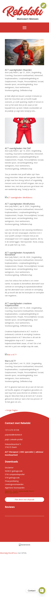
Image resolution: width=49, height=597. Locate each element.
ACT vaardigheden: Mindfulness (20, 203)
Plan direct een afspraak (24, 499)
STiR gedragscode (12, 477)
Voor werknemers (22, 87)
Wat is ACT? (10, 361)
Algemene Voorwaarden (14, 487)
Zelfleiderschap (26, 90)
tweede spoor (10, 84)
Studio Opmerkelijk (21, 491)
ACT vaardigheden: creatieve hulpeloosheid (18, 304)
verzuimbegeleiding (25, 84)
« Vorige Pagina (11, 410)
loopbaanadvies (11, 78)
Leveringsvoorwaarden (14, 484)
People (20, 81)
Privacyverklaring (11, 481)
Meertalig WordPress (8, 553)
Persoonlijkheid (30, 81)
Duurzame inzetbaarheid (23, 75)
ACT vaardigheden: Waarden (18, 70)
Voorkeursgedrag (12, 90)
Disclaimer (9, 467)
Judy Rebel (13, 72)
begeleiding (36, 72)
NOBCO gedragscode (13, 471)
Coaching (8, 75)
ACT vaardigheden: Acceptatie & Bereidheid (20, 253)
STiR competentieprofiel (14, 474)
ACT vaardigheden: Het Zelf (18, 148)
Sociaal (40, 81)
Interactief (38, 75)
